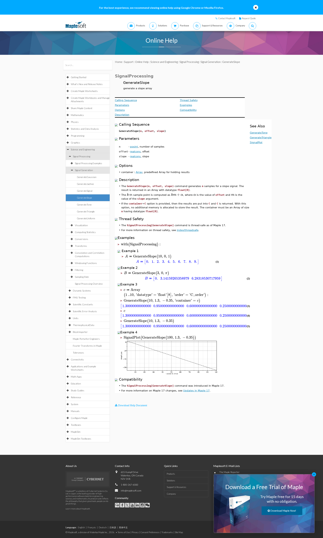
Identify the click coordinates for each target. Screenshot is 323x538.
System (74, 404)
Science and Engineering (83, 149)
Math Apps (76, 376)
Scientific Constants (83, 304)
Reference (76, 397)
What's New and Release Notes (87, 84)
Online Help (142, 61)
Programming (77, 135)
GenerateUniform (86, 218)
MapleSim (75, 431)
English (81, 527)
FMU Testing (79, 297)
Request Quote (249, 18)
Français (92, 527)
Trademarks (167, 532)
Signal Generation (84, 170)
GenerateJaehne (85, 183)
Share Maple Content (81, 108)
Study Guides (77, 390)
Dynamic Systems (82, 290)
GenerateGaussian (86, 177)
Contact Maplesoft (226, 18)
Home (118, 61)
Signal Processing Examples (88, 163)
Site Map (179, 532)
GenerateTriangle (86, 211)
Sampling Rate (82, 276)
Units (75, 318)
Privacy (135, 532)
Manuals (75, 411)
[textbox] (128, 194)
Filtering (79, 269)
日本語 (113, 527)
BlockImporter (80, 331)
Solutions (171, 480)
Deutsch (103, 527)
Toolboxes (76, 424)
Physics (75, 121)
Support (128, 61)
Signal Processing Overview (89, 283)
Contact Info (122, 465)
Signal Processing (81, 156)
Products (171, 473)
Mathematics (77, 115)
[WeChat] (147, 505)
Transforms (81, 245)
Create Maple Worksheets (84, 91)
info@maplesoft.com (131, 490)
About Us (71, 465)
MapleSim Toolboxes (81, 438)
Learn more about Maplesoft (78, 508)
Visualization (81, 225)
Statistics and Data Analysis (85, 128)
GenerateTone (84, 204)
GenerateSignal (84, 190)
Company (171, 493)
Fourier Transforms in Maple (87, 345)
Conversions (81, 239)
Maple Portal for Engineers (86, 338)
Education (76, 383)
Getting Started (78, 77)
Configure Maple (79, 418)
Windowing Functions (86, 263)
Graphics (75, 142)
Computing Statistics (85, 232)
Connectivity (77, 359)
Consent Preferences (150, 532)
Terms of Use (124, 532)
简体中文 (123, 527)
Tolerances (78, 352)
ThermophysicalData (83, 325)
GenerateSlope (84, 197)
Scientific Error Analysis (85, 311)
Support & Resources (176, 487)
